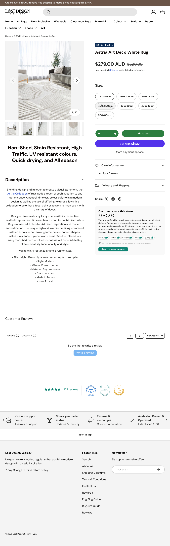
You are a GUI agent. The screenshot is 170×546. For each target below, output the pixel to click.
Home (9, 21)
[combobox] (90, 12)
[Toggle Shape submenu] (36, 28)
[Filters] (139, 336)
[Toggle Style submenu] (140, 21)
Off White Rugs (21, 36)
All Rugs (22, 21)
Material (100, 21)
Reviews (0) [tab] (13, 335)
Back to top (85, 434)
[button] (162, 12)
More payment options (130, 152)
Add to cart (143, 133)
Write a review (85, 352)
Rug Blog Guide (91, 499)
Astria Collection (17, 193)
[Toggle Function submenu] (20, 28)
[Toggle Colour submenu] (125, 21)
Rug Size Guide (91, 506)
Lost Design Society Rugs (24, 534)
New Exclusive (40, 21)
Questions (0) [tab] (29, 335)
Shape (29, 28)
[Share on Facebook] (113, 199)
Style (133, 21)
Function (11, 28)
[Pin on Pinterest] (119, 199)
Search (86, 459)
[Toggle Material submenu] (108, 21)
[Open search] (130, 336)
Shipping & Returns (94, 472)
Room (149, 21)
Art (43, 28)
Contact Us (89, 486)
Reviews (87, 512)
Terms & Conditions (94, 479)
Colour (118, 21)
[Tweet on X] (106, 199)
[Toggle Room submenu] (155, 21)
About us (87, 466)
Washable (60, 21)
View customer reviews (113, 249)
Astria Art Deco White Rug (43, 36)
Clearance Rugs (81, 21)
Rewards (87, 492)
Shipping (114, 70)
